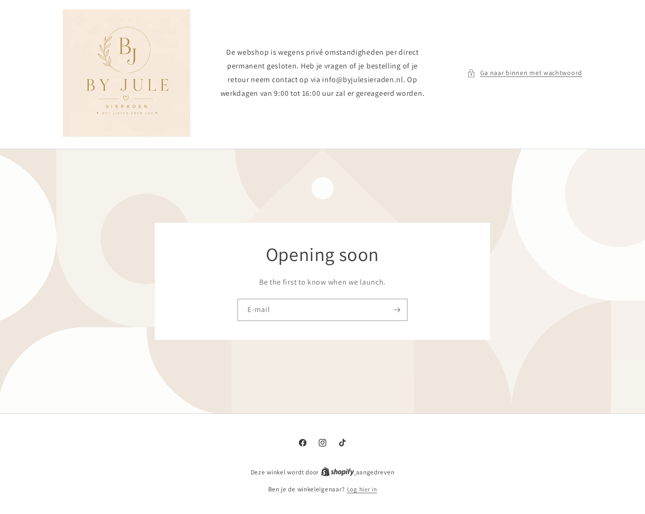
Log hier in (362, 489)
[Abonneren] (396, 310)
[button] (524, 73)
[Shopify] (338, 472)
